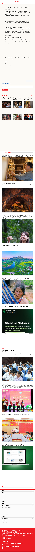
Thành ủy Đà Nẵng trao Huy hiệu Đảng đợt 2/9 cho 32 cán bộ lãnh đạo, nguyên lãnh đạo (16, 383)
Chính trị (3, 490)
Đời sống (3, 499)
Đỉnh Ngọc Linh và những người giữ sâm (11, 214)
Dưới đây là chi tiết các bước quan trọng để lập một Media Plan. (11, 307)
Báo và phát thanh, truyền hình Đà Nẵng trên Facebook (11, 546)
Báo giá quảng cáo (4, 541)
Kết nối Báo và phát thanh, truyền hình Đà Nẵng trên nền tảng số (12, 543)
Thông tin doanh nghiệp (5, 512)
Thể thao (3, 501)
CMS (16, 551)
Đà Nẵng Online (6, 544)
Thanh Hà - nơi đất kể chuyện (9, 183)
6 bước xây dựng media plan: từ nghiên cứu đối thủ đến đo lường (15, 306)
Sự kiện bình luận (4, 522)
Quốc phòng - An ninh (5, 509)
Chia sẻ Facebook (5, 83)
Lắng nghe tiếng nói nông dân (8, 350)
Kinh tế (3, 494)
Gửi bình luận (5, 89)
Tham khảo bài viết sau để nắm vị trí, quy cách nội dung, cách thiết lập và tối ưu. (14, 445)
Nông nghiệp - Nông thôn (6, 518)
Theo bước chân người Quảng (6, 507)
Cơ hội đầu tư (4, 520)
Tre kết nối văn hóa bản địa (8, 154)
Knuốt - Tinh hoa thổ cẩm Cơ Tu (9, 277)
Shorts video (4, 525)
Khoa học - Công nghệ (5, 505)
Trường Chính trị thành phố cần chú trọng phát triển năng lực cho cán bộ (17, 414)
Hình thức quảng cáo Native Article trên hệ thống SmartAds (14, 444)
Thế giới (3, 503)
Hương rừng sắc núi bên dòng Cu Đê (10, 245)
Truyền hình (3, 516)
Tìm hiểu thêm (30, 333)
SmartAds (4, 333)
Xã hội (3, 492)
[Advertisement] (17, 51)
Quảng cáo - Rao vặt (5, 514)
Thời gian (27, 92)
